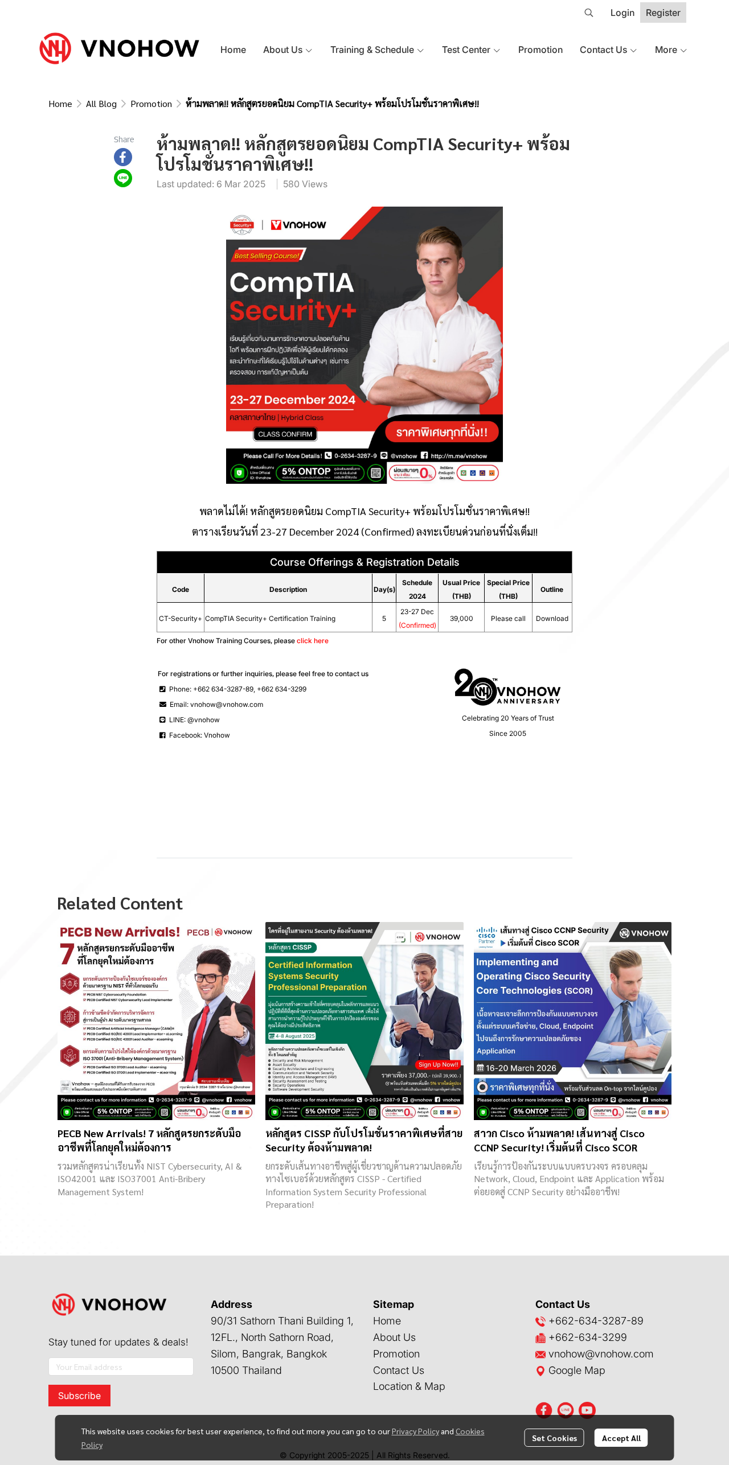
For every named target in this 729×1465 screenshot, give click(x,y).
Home (60, 103)
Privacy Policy (415, 1431)
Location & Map (409, 1386)
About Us (394, 1337)
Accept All (621, 1438)
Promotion (151, 103)
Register (663, 12)
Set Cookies (554, 1438)
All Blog (101, 103)
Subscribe (79, 1395)
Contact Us (398, 1370)
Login (622, 12)
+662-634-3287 (587, 1321)
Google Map (575, 1370)
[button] (588, 12)
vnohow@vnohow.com (601, 1354)
